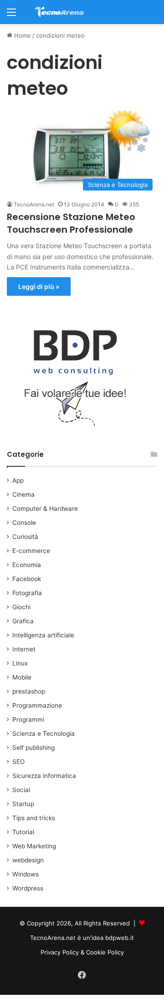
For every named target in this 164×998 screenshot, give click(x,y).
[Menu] (11, 15)
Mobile (21, 677)
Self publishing (33, 747)
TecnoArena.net (34, 204)
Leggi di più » (38, 286)
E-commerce (31, 550)
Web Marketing (34, 846)
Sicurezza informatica (44, 775)
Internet (24, 649)
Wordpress (27, 888)
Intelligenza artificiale (43, 635)
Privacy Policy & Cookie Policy (82, 952)
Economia (26, 564)
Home (21, 35)
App (18, 480)
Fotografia (27, 593)
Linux (20, 663)
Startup (23, 803)
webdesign (28, 860)
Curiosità (25, 536)
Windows (25, 874)
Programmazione (37, 705)
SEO (18, 761)
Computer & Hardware (45, 508)
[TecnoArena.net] (59, 12)
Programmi (28, 719)
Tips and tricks (33, 818)
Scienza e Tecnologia (43, 733)
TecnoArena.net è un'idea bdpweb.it (82, 937)
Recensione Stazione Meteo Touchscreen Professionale (71, 223)
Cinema (23, 494)
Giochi (21, 607)
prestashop (28, 691)
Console (24, 522)
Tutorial (23, 832)
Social (21, 789)
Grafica (23, 621)
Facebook (26, 578)
